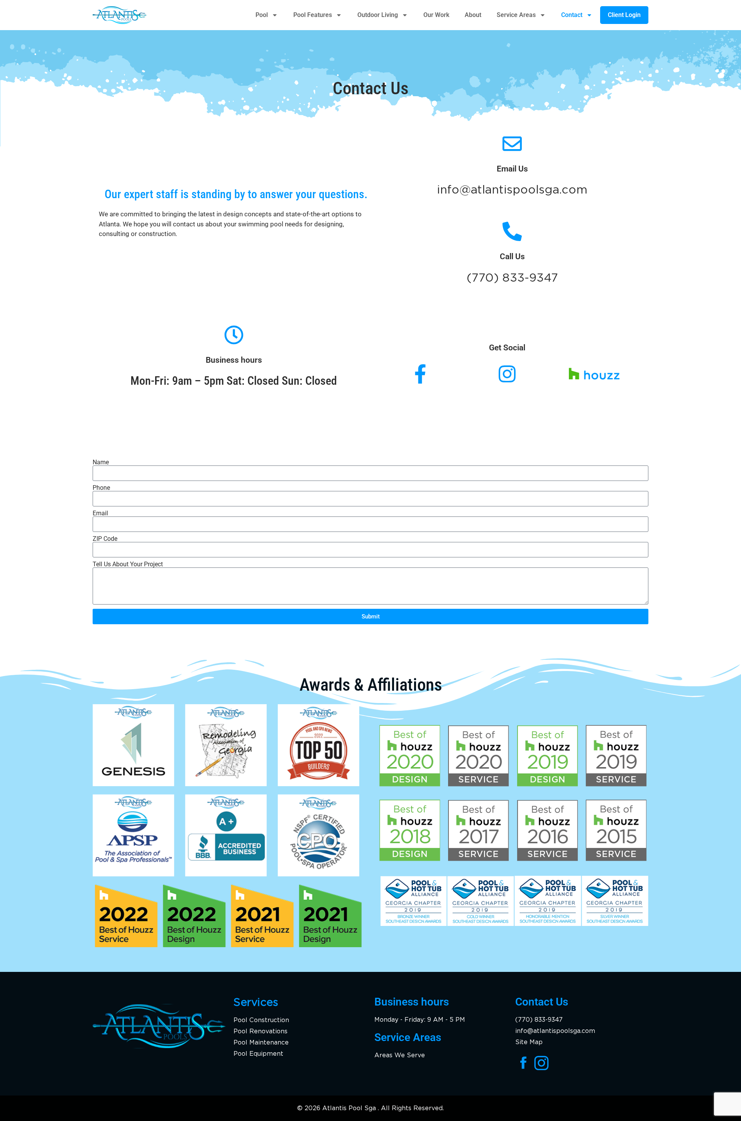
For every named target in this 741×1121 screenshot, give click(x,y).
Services (255, 1002)
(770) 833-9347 (512, 277)
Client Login (624, 15)
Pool (261, 15)
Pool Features (312, 15)
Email (100, 513)
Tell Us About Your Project (128, 564)
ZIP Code (105, 539)
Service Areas (516, 15)
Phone (101, 488)
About (473, 15)
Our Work (436, 15)
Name (101, 462)
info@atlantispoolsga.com (512, 189)
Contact (571, 15)
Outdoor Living (377, 15)
